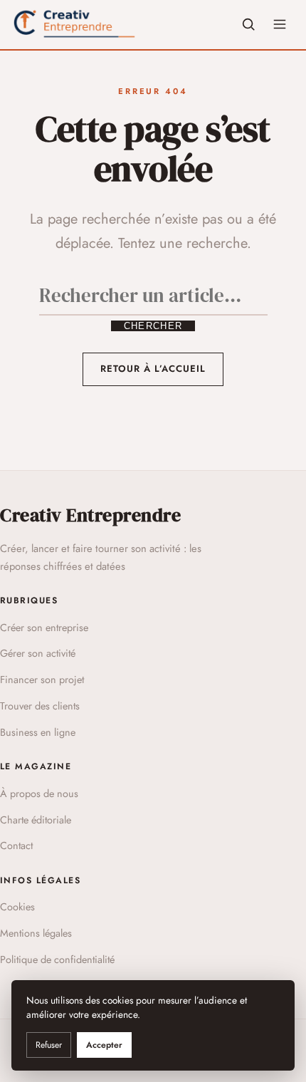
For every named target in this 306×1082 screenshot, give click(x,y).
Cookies (17, 907)
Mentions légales (36, 933)
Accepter (104, 1045)
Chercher (153, 326)
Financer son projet (42, 679)
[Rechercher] (248, 24)
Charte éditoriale (35, 820)
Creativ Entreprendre (90, 515)
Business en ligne (37, 732)
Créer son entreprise (44, 627)
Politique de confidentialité (57, 959)
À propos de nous (39, 793)
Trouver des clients (40, 706)
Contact (16, 845)
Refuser (49, 1045)
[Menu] (279, 24)
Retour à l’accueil (153, 368)
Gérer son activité (37, 653)
